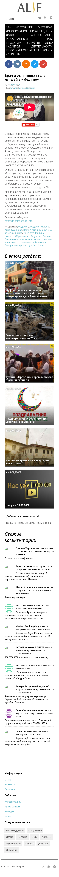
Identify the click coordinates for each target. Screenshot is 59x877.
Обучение (36, 236)
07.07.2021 (15, 472)
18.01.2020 (14, 84)
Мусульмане (35, 830)
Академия (22, 226)
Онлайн (47, 236)
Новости (9, 236)
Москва (29, 843)
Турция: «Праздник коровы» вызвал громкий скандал (29, 378)
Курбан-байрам (13, 801)
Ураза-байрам (12, 806)
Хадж (8, 816)
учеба (32, 245)
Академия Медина (39, 226)
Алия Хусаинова (13, 229)
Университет (21, 245)
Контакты (10, 784)
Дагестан (43, 843)
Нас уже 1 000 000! (17, 505)
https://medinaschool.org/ (19, 220)
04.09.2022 (15, 263)
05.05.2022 (15, 388)
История (22, 836)
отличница (25, 242)
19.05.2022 (15, 346)
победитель (39, 242)
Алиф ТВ (46, 836)
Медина (39, 232)
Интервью (11, 849)
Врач (26, 229)
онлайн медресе (34, 239)
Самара (9, 245)
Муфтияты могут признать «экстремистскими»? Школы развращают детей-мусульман (26, 293)
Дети (34, 836)
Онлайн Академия (14, 239)
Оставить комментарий (22, 87)
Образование (22, 236)
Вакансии (10, 789)
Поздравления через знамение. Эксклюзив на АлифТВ (26, 420)
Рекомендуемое (15, 830)
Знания (18, 232)
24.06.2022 (15, 304)
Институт (28, 232)
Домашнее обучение (41, 229)
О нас (8, 779)
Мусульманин (13, 843)
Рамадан (9, 811)
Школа (40, 245)
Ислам (9, 836)
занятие (9, 232)
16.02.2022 (15, 430)
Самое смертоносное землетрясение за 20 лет (22, 336)
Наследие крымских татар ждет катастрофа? (27, 462)
